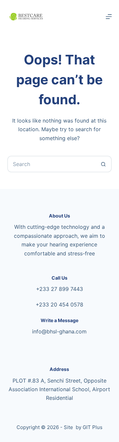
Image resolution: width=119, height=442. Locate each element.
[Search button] (103, 164)
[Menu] (109, 17)
